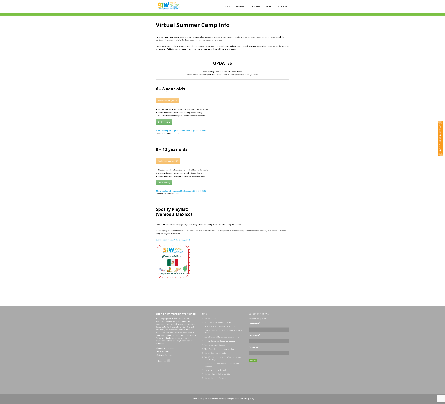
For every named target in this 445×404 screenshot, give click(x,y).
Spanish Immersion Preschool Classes (220, 341)
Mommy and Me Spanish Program (218, 322)
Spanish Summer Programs (215, 378)
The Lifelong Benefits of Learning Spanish (221, 349)
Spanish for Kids (211, 318)
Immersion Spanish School (215, 370)
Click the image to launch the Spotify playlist (173, 240)
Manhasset (160, 343)
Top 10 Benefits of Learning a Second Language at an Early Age (223, 358)
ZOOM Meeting (164, 122)
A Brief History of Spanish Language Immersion (223, 337)
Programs (241, 6)
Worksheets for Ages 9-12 (168, 161)
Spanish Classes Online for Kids (217, 374)
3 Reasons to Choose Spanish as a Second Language (222, 364)
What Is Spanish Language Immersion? (220, 326)
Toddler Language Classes (215, 345)
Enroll (268, 6)
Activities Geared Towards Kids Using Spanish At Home (223, 331)
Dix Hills (176, 341)
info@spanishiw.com (164, 355)
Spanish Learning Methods (215, 353)
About (228, 6)
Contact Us (281, 6)
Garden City (185, 341)
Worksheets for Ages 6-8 (167, 100)
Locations (255, 6)
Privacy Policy (248, 398)
